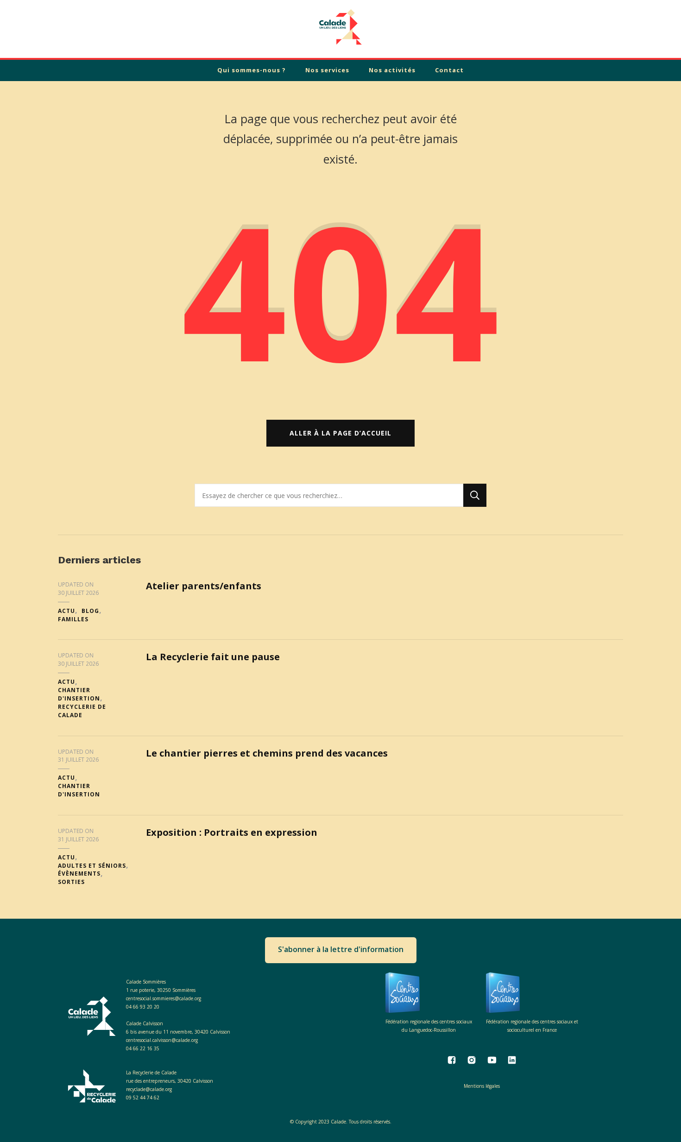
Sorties (71, 882)
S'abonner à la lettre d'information (341, 949)
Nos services (327, 70)
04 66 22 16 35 (142, 1048)
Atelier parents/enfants (203, 586)
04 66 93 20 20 (142, 1006)
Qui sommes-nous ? (251, 70)
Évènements (79, 873)
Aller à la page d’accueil (340, 433)
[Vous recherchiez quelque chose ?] (329, 495)
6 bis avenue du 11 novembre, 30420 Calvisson (178, 1031)
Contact (449, 70)
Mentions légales (482, 1086)
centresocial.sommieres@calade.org (163, 998)
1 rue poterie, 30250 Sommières (160, 990)
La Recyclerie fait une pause (213, 656)
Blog (90, 611)
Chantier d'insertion (79, 694)
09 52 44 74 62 (142, 1097)
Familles (73, 619)
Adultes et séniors (92, 866)
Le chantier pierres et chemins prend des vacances (267, 753)
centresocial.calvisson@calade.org (162, 1040)
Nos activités (392, 70)
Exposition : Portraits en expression (231, 832)
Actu (66, 611)
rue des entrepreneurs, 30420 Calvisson (169, 1081)
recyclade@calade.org (149, 1089)
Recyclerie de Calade (82, 711)
